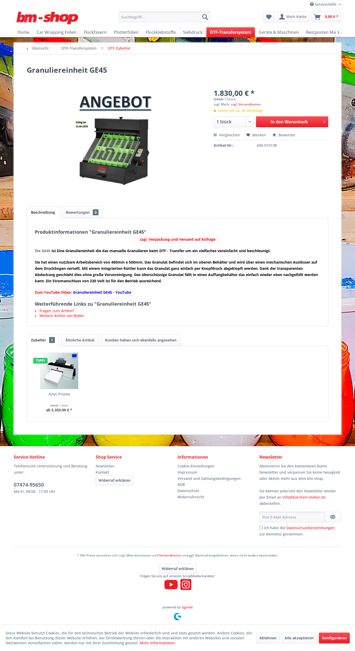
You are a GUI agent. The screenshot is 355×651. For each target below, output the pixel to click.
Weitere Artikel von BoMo (61, 315)
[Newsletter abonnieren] (333, 517)
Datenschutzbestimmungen (310, 527)
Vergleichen (229, 134)
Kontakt (102, 472)
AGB (181, 484)
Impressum (187, 472)
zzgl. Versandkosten (246, 104)
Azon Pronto (59, 394)
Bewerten (286, 134)
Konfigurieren (334, 637)
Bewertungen (81, 212)
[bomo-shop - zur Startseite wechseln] (48, 18)
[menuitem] (165, 17)
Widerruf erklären (114, 480)
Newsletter (105, 466)
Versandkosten (170, 555)
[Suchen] (205, 17)
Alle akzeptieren (299, 637)
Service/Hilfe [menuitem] (326, 4)
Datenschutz (188, 490)
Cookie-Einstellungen (196, 466)
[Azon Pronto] (59, 371)
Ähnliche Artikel (79, 340)
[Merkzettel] (268, 17)
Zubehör (42, 340)
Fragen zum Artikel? (56, 310)
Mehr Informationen (157, 642)
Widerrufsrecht (191, 496)
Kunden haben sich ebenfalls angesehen (140, 340)
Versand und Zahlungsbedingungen (209, 478)
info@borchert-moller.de (304, 497)
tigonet (187, 607)
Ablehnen (268, 637)
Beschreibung (43, 212)
